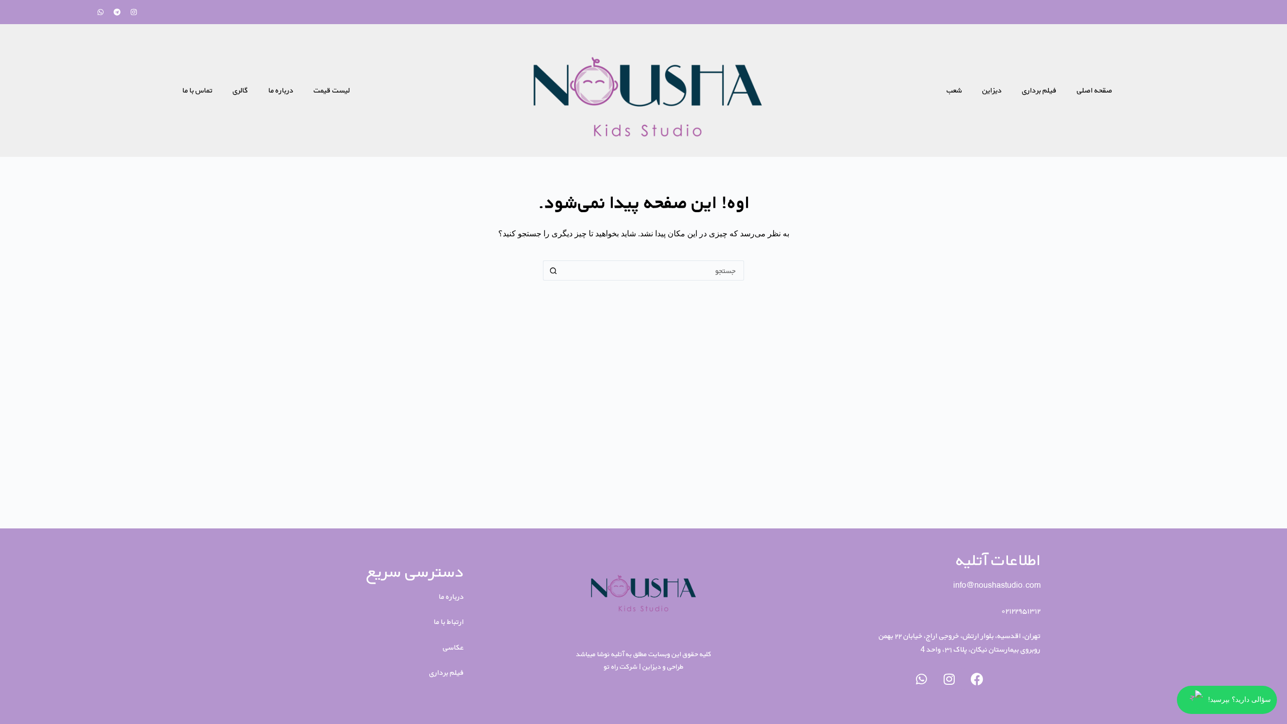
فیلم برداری (1039, 90)
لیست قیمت (332, 90)
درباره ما (281, 90)
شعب (954, 90)
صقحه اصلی (1095, 90)
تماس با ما (197, 90)
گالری (240, 90)
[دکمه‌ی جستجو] (553, 270)
